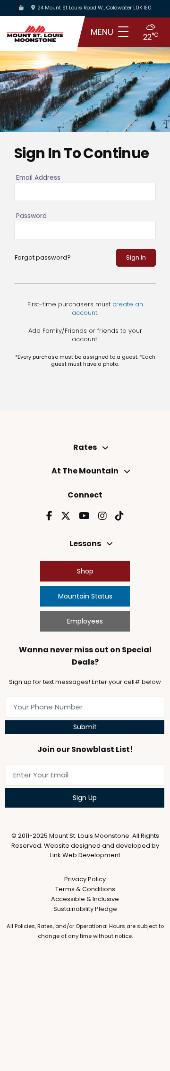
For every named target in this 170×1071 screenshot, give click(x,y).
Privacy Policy (85, 879)
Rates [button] (85, 447)
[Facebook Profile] (49, 515)
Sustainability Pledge (85, 908)
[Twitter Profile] (65, 515)
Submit (85, 727)
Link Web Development (85, 855)
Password (31, 216)
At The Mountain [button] (85, 470)
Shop (85, 571)
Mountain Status (85, 596)
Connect (85, 494)
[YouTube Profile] (84, 515)
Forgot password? (43, 257)
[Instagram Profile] (102, 515)
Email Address (38, 178)
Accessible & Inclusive (85, 898)
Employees (85, 621)
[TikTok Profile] (119, 515)
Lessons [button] (85, 543)
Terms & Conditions (85, 889)
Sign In (136, 257)
